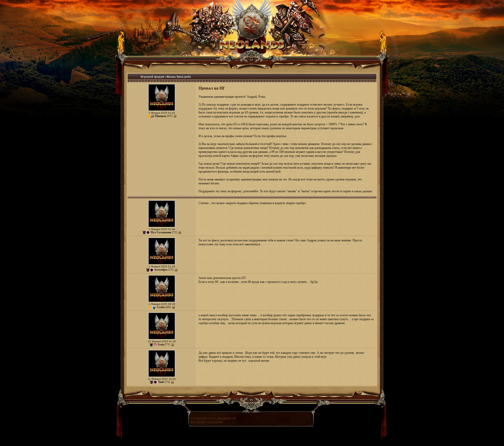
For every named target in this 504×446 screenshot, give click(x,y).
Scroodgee (160, 269)
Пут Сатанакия (161, 232)
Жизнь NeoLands (178, 76)
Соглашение (213, 415)
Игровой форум (152, 76)
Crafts (161, 307)
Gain (161, 344)
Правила (196, 415)
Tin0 (161, 381)
